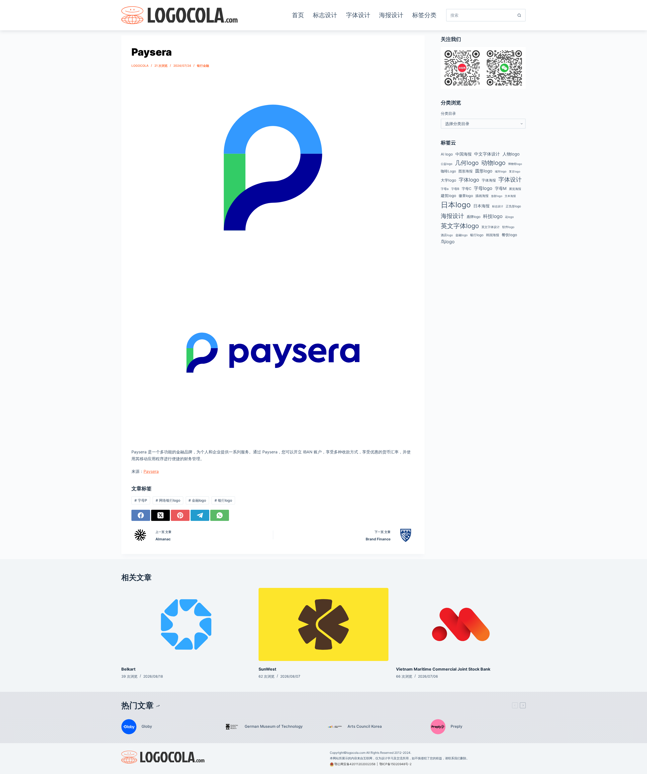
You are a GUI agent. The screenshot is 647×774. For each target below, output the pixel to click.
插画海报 (482, 196)
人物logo (511, 154)
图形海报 (465, 171)
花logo (509, 217)
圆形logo (483, 170)
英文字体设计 (490, 227)
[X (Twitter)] (160, 515)
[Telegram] (200, 515)
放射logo (496, 196)
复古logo (514, 171)
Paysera (151, 471)
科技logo (492, 216)
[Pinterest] (180, 515)
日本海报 (481, 206)
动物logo (493, 162)
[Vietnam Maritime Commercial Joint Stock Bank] (461, 624)
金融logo (197, 500)
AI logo (447, 154)
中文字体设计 (487, 154)
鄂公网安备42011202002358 (354, 764)
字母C (466, 189)
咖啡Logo (448, 171)
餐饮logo (509, 235)
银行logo (223, 500)
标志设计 (325, 15)
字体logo (469, 180)
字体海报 (489, 180)
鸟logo (448, 241)
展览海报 (515, 189)
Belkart (128, 669)
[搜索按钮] (519, 15)
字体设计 (358, 15)
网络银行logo (168, 500)
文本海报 (510, 196)
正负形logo (513, 206)
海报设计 (391, 15)
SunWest (267, 669)
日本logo (456, 204)
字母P (140, 500)
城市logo (500, 171)
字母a (445, 189)
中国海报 (463, 154)
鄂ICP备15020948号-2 (395, 764)
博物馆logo (515, 164)
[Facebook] (140, 515)
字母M (500, 188)
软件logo (508, 227)
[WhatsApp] (219, 515)
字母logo (483, 188)
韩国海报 (492, 235)
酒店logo (447, 235)
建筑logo (448, 195)
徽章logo (466, 195)
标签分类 (424, 15)
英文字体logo (460, 226)
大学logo (448, 180)
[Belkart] (186, 624)
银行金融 (203, 66)
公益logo (446, 164)
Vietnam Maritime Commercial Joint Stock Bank (443, 669)
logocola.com (355, 753)
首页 (298, 15)
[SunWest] (323, 624)
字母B (455, 189)
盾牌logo (473, 217)
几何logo (467, 162)
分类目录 (448, 113)
